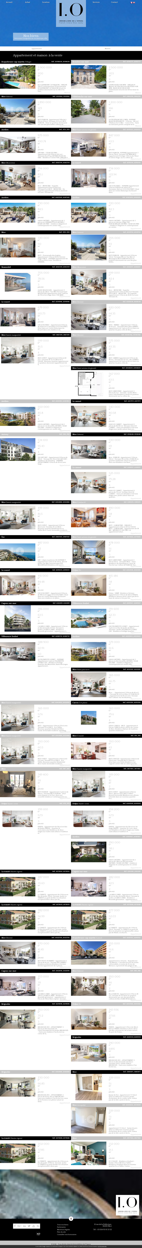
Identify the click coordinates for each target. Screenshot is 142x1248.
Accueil (9, 2)
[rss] (38, 1226)
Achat (27, 2)
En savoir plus (103, 1246)
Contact (114, 2)
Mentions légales (63, 1229)
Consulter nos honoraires (66, 1234)
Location (46, 2)
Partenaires (61, 1227)
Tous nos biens (62, 1225)
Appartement (37, 48)
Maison (107, 48)
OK (99, 1246)
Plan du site (61, 1232)
